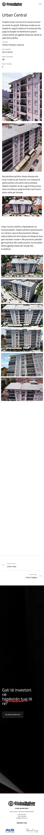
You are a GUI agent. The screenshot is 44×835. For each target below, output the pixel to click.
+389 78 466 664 (22, 814)
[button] (40, 4)
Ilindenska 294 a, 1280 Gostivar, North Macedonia (22, 811)
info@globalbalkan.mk (21, 818)
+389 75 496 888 (22, 816)
